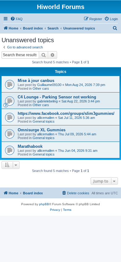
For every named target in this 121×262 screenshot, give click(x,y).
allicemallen (45, 118)
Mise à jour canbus (36, 80)
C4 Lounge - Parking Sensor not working (57, 97)
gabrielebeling (47, 101)
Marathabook (30, 146)
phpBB (44, 204)
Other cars (41, 88)
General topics (44, 121)
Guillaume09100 (49, 85)
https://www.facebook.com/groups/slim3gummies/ (66, 113)
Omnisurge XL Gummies (41, 130)
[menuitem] (16, 19)
